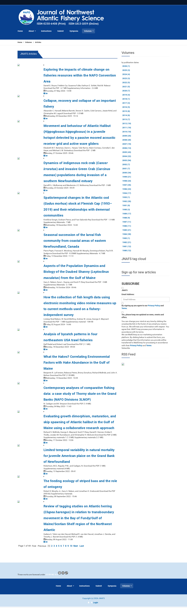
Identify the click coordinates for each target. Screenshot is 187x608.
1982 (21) (126, 242)
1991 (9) (126, 205)
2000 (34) (126, 172)
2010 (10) (126, 131)
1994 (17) (126, 193)
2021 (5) (126, 86)
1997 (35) (126, 185)
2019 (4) (126, 94)
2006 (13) (126, 148)
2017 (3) (126, 103)
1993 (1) (126, 197)
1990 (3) (126, 209)
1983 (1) (126, 238)
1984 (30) (126, 234)
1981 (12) (126, 246)
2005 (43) (126, 152)
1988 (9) (126, 217)
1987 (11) (126, 221)
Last (82, 545)
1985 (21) (126, 230)
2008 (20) (126, 140)
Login (95, 602)
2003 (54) (126, 160)
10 (71, 545)
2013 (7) (126, 119)
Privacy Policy (154, 305)
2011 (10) (126, 127)
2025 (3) (126, 70)
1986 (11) (126, 226)
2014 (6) (126, 115)
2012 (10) (126, 123)
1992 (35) (126, 201)
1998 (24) (126, 180)
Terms (124, 308)
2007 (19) (126, 144)
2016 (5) (126, 107)
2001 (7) (126, 168)
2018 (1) (126, 99)
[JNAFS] (61, 17)
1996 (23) (126, 189)
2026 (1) (126, 66)
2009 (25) (126, 135)
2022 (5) (126, 82)
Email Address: (128, 294)
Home (20, 42)
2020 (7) (126, 90)
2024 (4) (126, 74)
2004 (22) (126, 156)
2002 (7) (126, 164)
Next (75, 545)
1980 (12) (126, 250)
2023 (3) (126, 78)
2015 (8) (126, 111)
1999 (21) (126, 176)
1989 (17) (126, 213)
